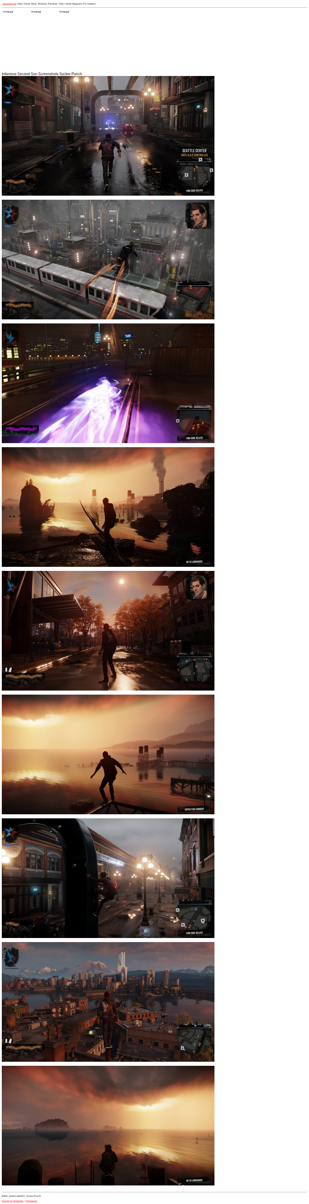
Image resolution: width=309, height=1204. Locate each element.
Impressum (31, 1201)
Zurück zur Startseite (13, 1201)
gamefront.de (9, 3)
